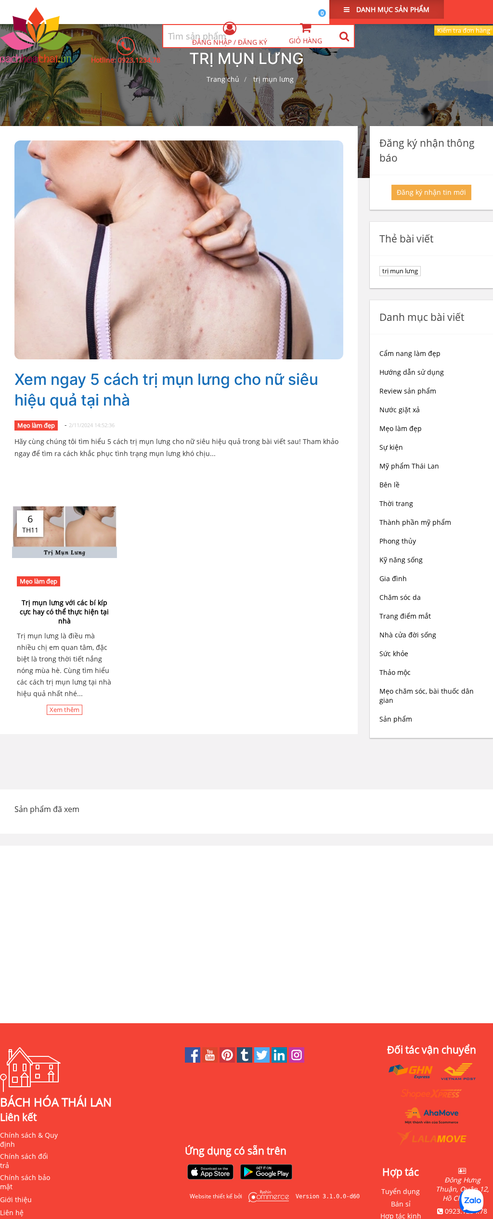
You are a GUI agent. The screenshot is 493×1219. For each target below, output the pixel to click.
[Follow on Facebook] (193, 1060)
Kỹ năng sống (401, 559)
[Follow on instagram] (296, 1060)
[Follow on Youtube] (211, 1060)
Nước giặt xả (399, 409)
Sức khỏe (393, 653)
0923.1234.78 (139, 59)
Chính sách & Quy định (29, 1139)
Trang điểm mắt (405, 616)
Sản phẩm (395, 719)
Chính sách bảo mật (25, 1182)
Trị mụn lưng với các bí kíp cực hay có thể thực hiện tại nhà (64, 611)
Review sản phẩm (407, 390)
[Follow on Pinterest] (228, 1060)
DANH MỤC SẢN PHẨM (391, 9)
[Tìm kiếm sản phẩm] (344, 36)
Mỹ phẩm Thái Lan (409, 465)
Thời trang (396, 503)
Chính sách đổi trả (24, 1161)
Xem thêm (64, 709)
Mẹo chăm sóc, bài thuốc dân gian (426, 695)
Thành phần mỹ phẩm (415, 522)
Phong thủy (397, 541)
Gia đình (393, 578)
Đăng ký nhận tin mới (431, 192)
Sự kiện (391, 447)
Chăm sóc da (400, 597)
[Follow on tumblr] (245, 1060)
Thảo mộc (395, 672)
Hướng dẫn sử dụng (411, 372)
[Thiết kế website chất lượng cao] (266, 1196)
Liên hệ (12, 1212)
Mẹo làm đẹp (36, 425)
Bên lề (389, 484)
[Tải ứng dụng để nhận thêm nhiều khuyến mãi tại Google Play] (266, 1172)
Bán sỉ (401, 1203)
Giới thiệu (16, 1199)
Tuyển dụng (400, 1191)
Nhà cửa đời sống (407, 634)
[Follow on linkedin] (280, 1060)
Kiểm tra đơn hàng (463, 30)
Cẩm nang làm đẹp (410, 353)
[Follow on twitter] (263, 1060)
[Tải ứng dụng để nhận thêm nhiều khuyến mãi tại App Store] (210, 1172)
